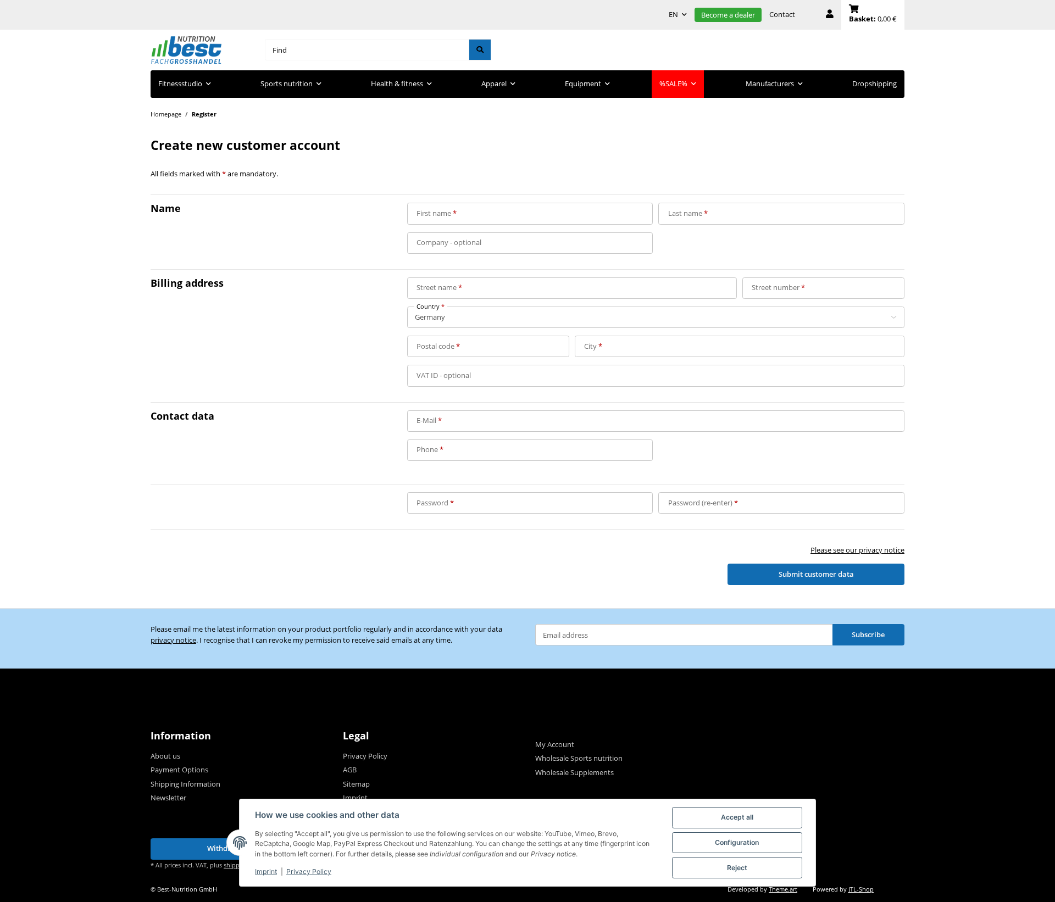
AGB (350, 770)
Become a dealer (728, 15)
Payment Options (179, 770)
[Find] (480, 49)
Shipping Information (185, 784)
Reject (737, 868)
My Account (554, 744)
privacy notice (173, 640)
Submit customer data (816, 574)
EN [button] (673, 14)
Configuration (737, 842)
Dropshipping (874, 83)
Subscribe (868, 634)
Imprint (266, 871)
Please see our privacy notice (857, 550)
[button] (829, 14)
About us (165, 756)
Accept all (737, 817)
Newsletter (168, 798)
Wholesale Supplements (574, 772)
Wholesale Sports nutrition (579, 758)
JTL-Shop (861, 889)
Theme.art (783, 889)
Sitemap (356, 784)
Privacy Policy (308, 871)
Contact (782, 14)
